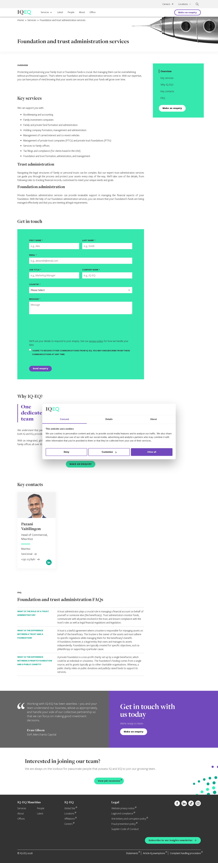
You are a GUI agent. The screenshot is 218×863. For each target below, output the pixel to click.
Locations (69, 813)
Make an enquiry (187, 12)
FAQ (162, 98)
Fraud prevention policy (123, 824)
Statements (132, 853)
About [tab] (153, 419)
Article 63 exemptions (154, 853)
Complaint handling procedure (185, 853)
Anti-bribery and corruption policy (128, 818)
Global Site (69, 808)
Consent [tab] (64, 419)
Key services (167, 78)
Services (45, 12)
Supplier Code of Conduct (125, 829)
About (82, 12)
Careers (166, 4)
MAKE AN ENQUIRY (81, 464)
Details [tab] (109, 419)
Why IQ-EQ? (167, 84)
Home (20, 20)
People (71, 12)
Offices (21, 818)
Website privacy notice (123, 808)
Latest (60, 12)
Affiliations (69, 818)
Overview (166, 71)
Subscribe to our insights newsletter (170, 840)
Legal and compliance (122, 813)
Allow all (151, 452)
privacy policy (96, 341)
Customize (107, 452)
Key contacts (167, 91)
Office (93, 12)
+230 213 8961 (28, 559)
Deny (66, 452)
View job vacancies (109, 780)
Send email (27, 554)
